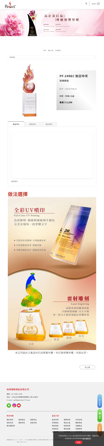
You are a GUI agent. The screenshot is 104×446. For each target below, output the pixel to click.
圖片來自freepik (22, 442)
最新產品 (21, 420)
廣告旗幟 (67, 429)
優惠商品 (33, 420)
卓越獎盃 (55, 429)
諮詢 (100, 417)
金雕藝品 (79, 426)
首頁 (44, 50)
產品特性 (16, 124)
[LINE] (9, 405)
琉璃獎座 (58, 50)
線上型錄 (100, 402)
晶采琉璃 (55, 420)
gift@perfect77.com (22, 400)
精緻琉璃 (67, 420)
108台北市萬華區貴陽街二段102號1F (25, 397)
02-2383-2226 (17, 394)
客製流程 (33, 423)
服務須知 (32, 124)
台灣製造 (99, 429)
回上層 (87, 367)
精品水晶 (67, 423)
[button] (86, 4)
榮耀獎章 (79, 429)
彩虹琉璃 (79, 420)
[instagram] (14, 405)
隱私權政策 (87, 438)
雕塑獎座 (79, 423)
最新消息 (10, 423)
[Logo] (10, 4)
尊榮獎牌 (55, 426)
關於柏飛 (10, 420)
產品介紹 (50, 50)
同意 (78, 442)
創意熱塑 (67, 426)
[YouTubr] (19, 405)
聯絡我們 (49, 124)
